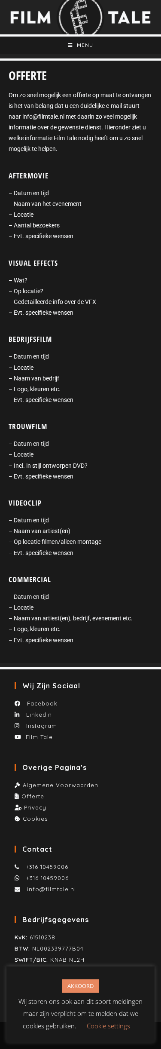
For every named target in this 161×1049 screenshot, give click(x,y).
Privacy (35, 807)
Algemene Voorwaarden (60, 785)
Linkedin (38, 714)
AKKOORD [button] (80, 986)
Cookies (35, 818)
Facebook (40, 703)
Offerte (32, 796)
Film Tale (39, 736)
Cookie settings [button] (108, 1025)
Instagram (40, 725)
